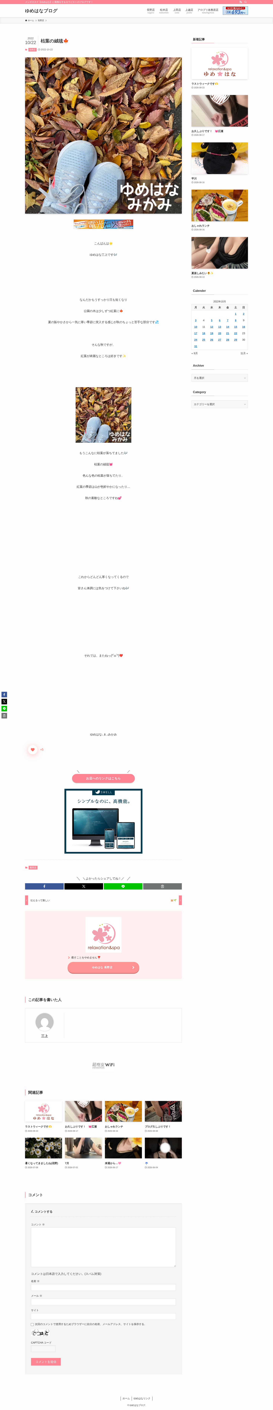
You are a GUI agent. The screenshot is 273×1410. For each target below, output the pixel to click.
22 (235, 333)
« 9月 (194, 353)
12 (211, 326)
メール (36, 1295)
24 (195, 339)
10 (195, 326)
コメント (38, 1224)
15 (235, 326)
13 (219, 326)
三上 (44, 1036)
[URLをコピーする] (162, 886)
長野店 (32, 50)
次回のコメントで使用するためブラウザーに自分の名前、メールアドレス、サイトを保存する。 (91, 1324)
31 (195, 346)
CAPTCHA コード (41, 1342)
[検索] (245, 2)
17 (195, 333)
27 (219, 339)
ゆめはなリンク (142, 1398)
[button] (44, 886)
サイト (35, 1310)
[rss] (240, 2)
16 (243, 326)
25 (203, 339)
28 (227, 339)
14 (227, 326)
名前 (35, 1281)
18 (203, 333)
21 (227, 333)
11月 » (244, 353)
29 (235, 339)
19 (211, 333)
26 (211, 339)
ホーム (126, 1398)
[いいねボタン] (32, 749)
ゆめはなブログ (41, 11)
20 (219, 333)
